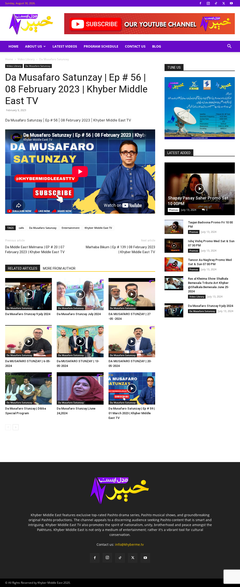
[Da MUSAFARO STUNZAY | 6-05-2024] (28, 341)
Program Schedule (101, 46)
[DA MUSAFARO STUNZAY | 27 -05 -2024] (132, 294)
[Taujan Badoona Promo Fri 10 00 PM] (174, 227)
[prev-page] (8, 427)
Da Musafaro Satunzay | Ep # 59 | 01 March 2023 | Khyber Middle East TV (132, 413)
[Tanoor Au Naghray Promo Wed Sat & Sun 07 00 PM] (174, 264)
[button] (229, 47)
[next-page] (16, 427)
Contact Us (135, 46)
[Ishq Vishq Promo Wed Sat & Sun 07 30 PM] (174, 246)
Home (13, 46)
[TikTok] (215, 3)
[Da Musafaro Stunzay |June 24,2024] (80, 388)
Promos (173, 209)
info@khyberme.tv (129, 544)
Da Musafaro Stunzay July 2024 (79, 314)
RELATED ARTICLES (22, 268)
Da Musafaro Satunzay (37, 66)
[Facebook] (200, 3)
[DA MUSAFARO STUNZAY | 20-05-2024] (132, 341)
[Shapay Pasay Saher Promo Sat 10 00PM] (200, 188)
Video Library (26, 59)
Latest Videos (64, 46)
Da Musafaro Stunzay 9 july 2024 (27, 314)
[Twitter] (223, 3)
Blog (156, 46)
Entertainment (70, 228)
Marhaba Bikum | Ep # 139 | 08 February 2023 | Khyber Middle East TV (120, 249)
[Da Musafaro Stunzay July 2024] (80, 294)
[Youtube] (231, 3)
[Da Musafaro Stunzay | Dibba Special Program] (28, 388)
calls (21, 228)
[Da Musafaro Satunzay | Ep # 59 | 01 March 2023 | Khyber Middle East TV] (132, 388)
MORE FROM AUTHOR (59, 268)
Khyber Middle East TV (98, 228)
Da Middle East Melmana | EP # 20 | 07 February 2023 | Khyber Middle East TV (35, 249)
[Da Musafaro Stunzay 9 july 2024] (28, 294)
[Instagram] (208, 3)
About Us (33, 46)
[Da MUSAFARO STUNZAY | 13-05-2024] (80, 341)
